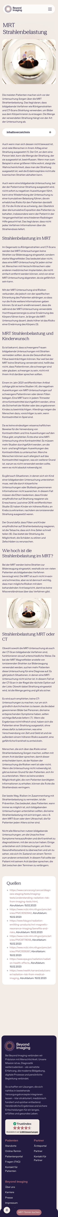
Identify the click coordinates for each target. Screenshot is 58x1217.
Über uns (10, 1186)
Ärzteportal (40, 1145)
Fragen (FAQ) (13, 1161)
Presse (9, 1197)
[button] (22, 1127)
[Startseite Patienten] (24, 9)
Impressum (11, 1202)
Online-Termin (13, 1151)
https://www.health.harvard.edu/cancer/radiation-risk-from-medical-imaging (30, 974)
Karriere (9, 1192)
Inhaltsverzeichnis (18, 132)
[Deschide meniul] (49, 9)
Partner (38, 1151)
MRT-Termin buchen (29, 1212)
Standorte (10, 1145)
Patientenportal (14, 1156)
